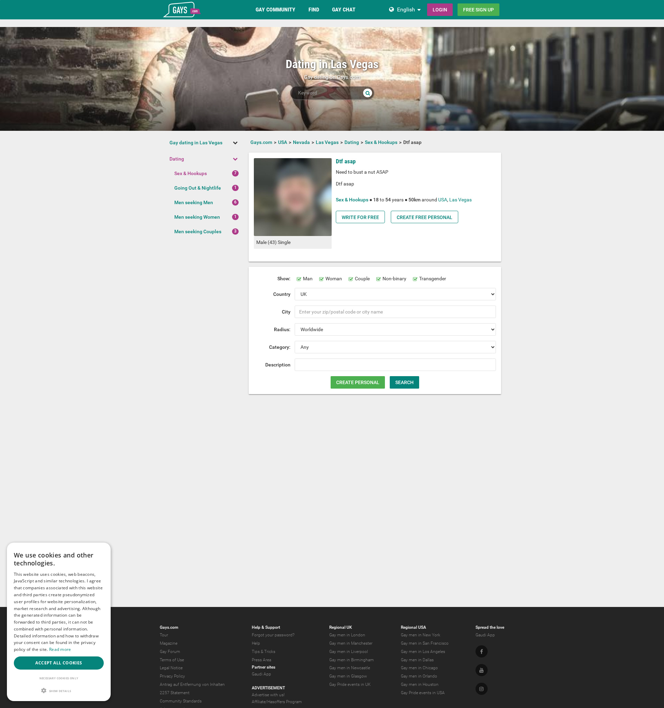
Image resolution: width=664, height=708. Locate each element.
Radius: (282, 329)
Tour (164, 635)
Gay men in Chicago (419, 667)
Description (277, 364)
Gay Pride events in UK (350, 684)
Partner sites (263, 667)
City (286, 312)
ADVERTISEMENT (268, 688)
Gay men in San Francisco (425, 643)
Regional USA (413, 627)
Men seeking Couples (197, 231)
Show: (283, 278)
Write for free (360, 217)
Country (281, 294)
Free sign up (478, 9)
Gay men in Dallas (417, 659)
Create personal (357, 382)
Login (440, 9)
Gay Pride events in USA (423, 692)
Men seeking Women (197, 217)
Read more (60, 649)
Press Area (261, 659)
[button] (59, 690)
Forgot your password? (273, 635)
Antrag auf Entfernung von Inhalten (192, 684)
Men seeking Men (193, 202)
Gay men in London (347, 635)
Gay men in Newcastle (349, 667)
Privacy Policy (172, 676)
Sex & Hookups (190, 173)
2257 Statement (175, 692)
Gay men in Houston (420, 684)
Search (404, 382)
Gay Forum (170, 651)
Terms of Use (172, 659)
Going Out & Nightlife (197, 188)
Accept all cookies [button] (58, 663)
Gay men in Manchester (350, 643)
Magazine (168, 643)
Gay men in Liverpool (348, 651)
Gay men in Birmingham (351, 659)
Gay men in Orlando (419, 676)
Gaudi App (261, 674)
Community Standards (181, 701)
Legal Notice (171, 667)
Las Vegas (460, 199)
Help (256, 643)
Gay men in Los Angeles (423, 651)
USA (442, 199)
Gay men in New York (420, 635)
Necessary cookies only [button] (59, 678)
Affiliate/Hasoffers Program (277, 701)
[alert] (59, 622)
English (406, 9)
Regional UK (340, 627)
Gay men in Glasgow (348, 676)
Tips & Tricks (263, 651)
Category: (279, 347)
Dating (176, 159)
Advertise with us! (268, 694)
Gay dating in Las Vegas (195, 142)
